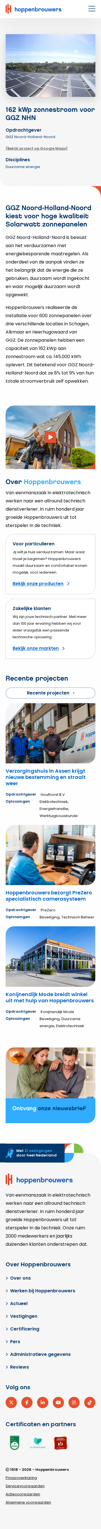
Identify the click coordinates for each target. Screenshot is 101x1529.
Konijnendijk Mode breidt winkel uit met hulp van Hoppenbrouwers (50, 997)
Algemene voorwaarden (28, 1502)
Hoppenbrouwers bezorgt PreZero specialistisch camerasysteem (49, 895)
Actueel (18, 1303)
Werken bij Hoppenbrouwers (42, 1291)
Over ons (20, 1278)
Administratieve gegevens (40, 1354)
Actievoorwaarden (23, 1494)
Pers (15, 1341)
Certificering (24, 1329)
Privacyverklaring (21, 1477)
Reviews (19, 1367)
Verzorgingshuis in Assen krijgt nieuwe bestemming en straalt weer (46, 777)
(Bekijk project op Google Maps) (37, 148)
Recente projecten (48, 693)
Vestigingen (23, 1316)
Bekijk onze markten (36, 648)
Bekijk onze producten (38, 583)
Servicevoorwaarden (25, 1486)
